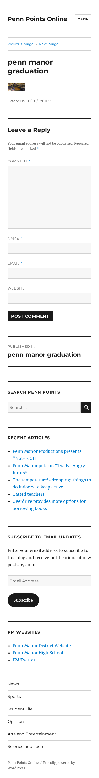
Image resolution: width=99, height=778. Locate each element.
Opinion (16, 721)
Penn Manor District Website (42, 645)
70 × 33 (45, 101)
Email (15, 263)
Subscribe (23, 600)
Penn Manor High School (38, 652)
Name (15, 238)
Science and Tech (25, 746)
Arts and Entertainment (32, 734)
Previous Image (21, 44)
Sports (14, 696)
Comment (19, 161)
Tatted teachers (28, 494)
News (13, 684)
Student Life (20, 709)
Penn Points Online (37, 18)
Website (16, 288)
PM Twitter (24, 659)
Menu (83, 19)
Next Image (48, 44)
